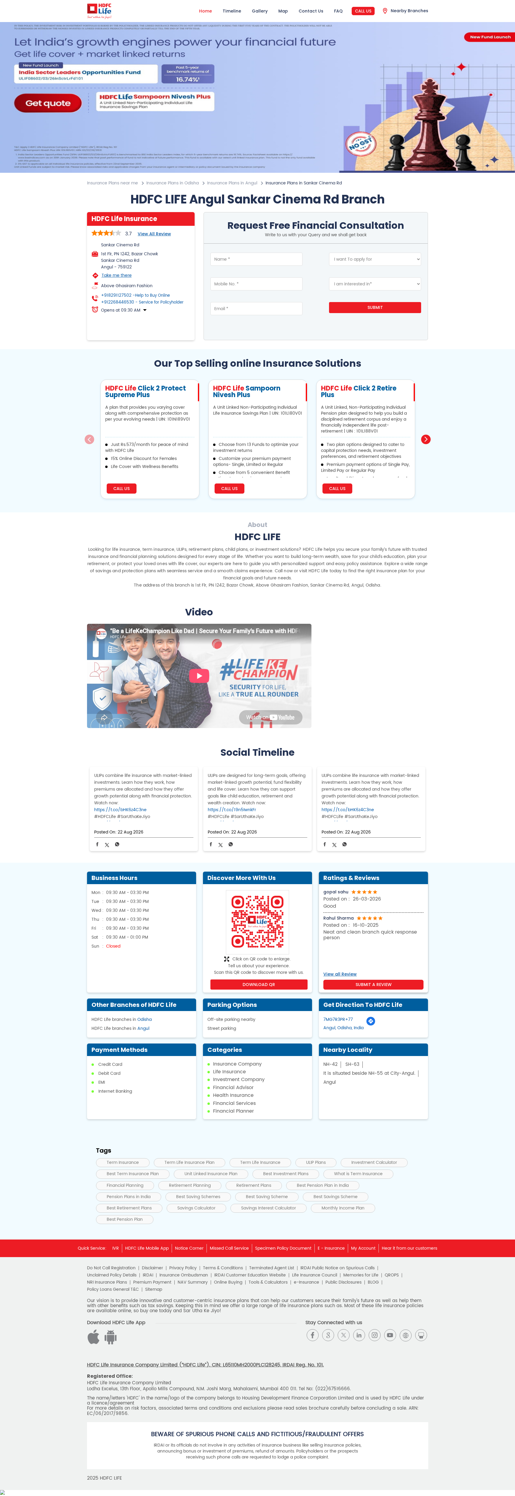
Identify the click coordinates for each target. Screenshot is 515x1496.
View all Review (154, 234)
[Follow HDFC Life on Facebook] (312, 1335)
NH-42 (330, 1064)
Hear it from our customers (409, 1248)
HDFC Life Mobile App (147, 1248)
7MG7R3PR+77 (338, 1019)
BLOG (373, 1282)
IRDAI (148, 1275)
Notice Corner (189, 1248)
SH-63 (352, 1064)
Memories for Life (361, 1275)
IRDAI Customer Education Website (250, 1275)
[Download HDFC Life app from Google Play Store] (94, 1343)
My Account (363, 1248)
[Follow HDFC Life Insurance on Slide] (421, 1335)
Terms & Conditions (223, 1268)
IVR (115, 1248)
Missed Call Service (229, 1248)
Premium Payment (152, 1282)
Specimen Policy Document (283, 1248)
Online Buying (228, 1282)
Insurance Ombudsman (183, 1275)
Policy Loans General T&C (113, 1289)
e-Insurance (306, 1282)
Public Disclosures (343, 1282)
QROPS (392, 1275)
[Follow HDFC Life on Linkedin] (359, 1335)
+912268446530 (142, 302)
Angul (143, 1028)
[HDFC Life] (99, 11)
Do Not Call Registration (111, 1268)
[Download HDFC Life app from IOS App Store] (109, 1343)
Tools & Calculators (268, 1282)
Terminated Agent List (271, 1268)
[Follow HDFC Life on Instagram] (374, 1335)
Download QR (259, 985)
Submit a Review (374, 985)
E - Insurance (331, 1248)
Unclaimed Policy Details (111, 1275)
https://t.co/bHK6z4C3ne (120, 809)
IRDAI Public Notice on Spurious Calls (337, 1268)
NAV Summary (193, 1282)
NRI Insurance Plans (107, 1282)
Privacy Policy (183, 1268)
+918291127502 (135, 295)
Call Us (363, 11)
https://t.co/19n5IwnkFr (232, 809)
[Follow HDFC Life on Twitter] (343, 1335)
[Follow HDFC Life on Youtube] (390, 1335)
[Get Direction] (371, 1024)
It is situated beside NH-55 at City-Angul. (369, 1073)
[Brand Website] (405, 1335)
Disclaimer (152, 1268)
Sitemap (153, 1289)
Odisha (144, 1019)
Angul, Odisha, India (343, 1027)
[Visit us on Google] (328, 1335)
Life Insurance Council (314, 1275)
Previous (89, 439)
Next (426, 439)
